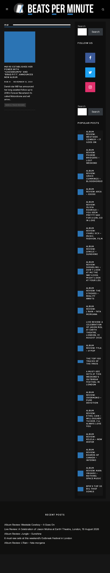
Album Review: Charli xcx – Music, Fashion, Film (94, 233)
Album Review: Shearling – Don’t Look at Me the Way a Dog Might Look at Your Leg (93, 271)
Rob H (7, 82)
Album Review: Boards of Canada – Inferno (92, 454)
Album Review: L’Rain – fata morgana (93, 310)
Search (82, 26)
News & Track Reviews (15, 105)
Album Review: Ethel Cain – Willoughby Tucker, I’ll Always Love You (93, 418)
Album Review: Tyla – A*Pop (94, 348)
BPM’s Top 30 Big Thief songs (94, 489)
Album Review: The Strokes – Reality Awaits (93, 293)
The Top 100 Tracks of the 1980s (93, 361)
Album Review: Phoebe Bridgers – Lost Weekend (93, 156)
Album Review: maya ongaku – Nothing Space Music (94, 473)
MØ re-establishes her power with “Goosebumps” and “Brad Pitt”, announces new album (18, 71)
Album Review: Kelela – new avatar (94, 438)
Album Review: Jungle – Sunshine (92, 250)
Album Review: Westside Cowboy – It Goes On (93, 136)
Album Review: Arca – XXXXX (94, 192)
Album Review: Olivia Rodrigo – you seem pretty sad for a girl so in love (94, 211)
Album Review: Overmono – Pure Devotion (93, 397)
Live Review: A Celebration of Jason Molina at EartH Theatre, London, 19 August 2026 (96, 330)
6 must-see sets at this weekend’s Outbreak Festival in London (93, 378)
